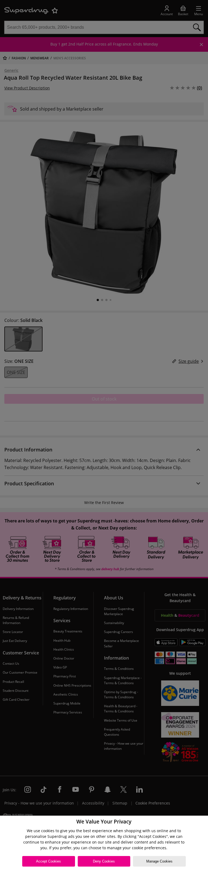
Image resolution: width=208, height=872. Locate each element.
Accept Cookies (48, 861)
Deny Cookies (104, 861)
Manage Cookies (159, 861)
